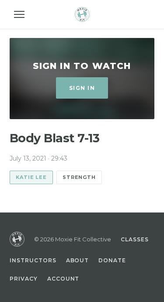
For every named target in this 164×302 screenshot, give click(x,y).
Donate (112, 260)
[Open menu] (19, 14)
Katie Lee (31, 177)
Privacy (24, 278)
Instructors (33, 260)
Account (63, 278)
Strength (79, 177)
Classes (135, 239)
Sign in (82, 88)
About (77, 260)
